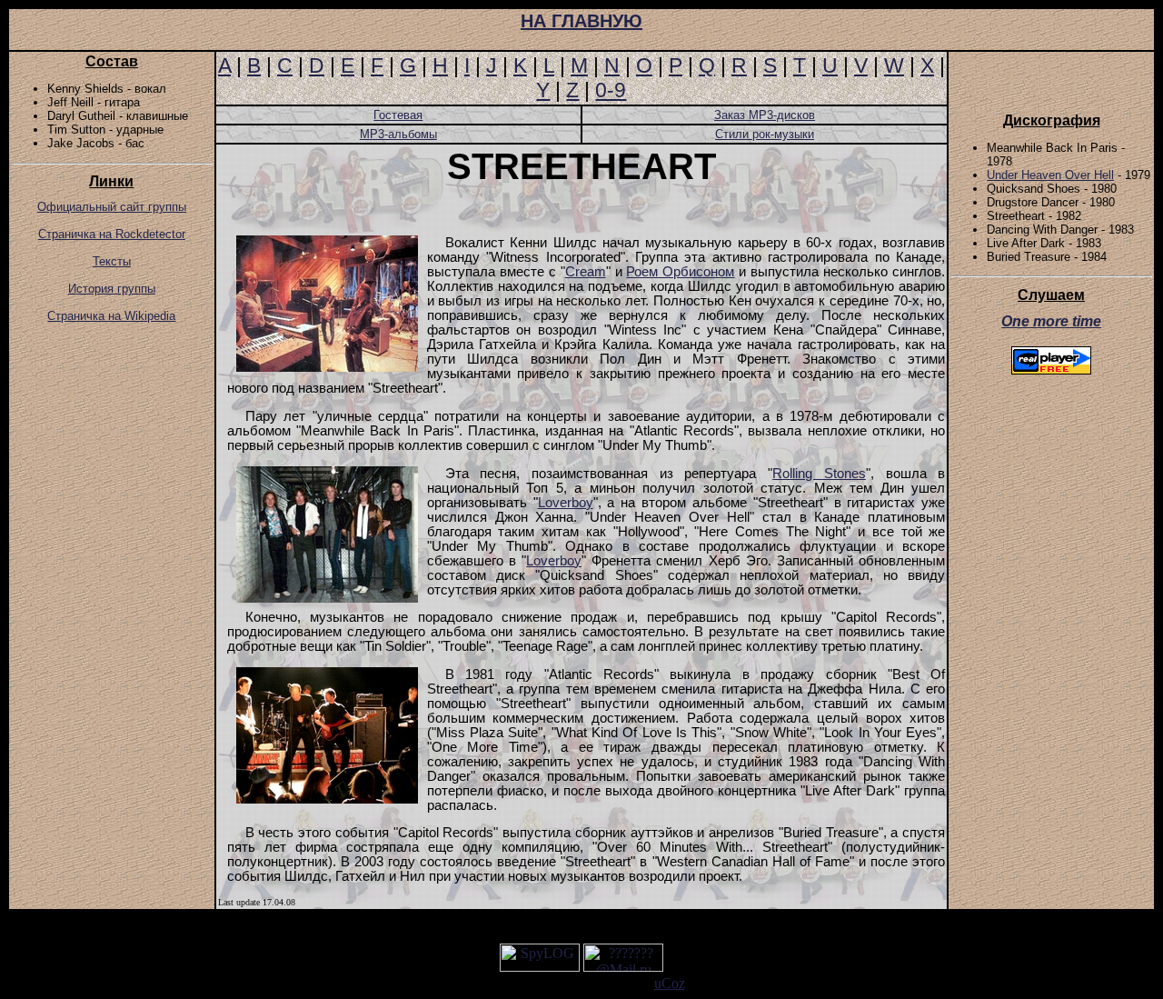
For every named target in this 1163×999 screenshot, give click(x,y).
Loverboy (565, 502)
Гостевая (397, 115)
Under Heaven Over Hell (1050, 175)
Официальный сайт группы (111, 207)
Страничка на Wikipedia (111, 316)
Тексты (112, 261)
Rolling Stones (819, 473)
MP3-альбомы (398, 134)
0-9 (610, 90)
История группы (111, 288)
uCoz (669, 983)
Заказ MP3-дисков (764, 115)
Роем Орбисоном (680, 272)
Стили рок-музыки (764, 134)
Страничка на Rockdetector (111, 234)
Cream (585, 272)
